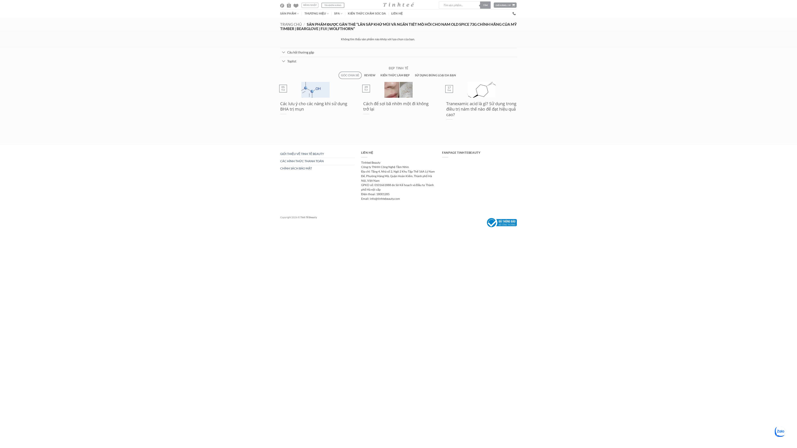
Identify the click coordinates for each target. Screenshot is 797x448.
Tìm (485, 5)
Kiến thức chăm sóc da (367, 13)
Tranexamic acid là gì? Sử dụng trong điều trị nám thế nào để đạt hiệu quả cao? (481, 109)
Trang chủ (291, 24)
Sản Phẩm (288, 13)
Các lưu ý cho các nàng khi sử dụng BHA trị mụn (313, 106)
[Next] (287, 146)
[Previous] (277, 146)
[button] (505, 5)
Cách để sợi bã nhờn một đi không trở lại (396, 106)
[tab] (350, 75)
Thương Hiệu (315, 13)
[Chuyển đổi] (283, 52)
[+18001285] (514, 14)
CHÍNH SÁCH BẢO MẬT (296, 168)
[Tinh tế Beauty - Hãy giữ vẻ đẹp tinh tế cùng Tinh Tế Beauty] (398, 5)
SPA (337, 13)
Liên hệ (397, 13)
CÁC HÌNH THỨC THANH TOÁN (302, 161)
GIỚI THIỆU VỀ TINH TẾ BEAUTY (302, 154)
